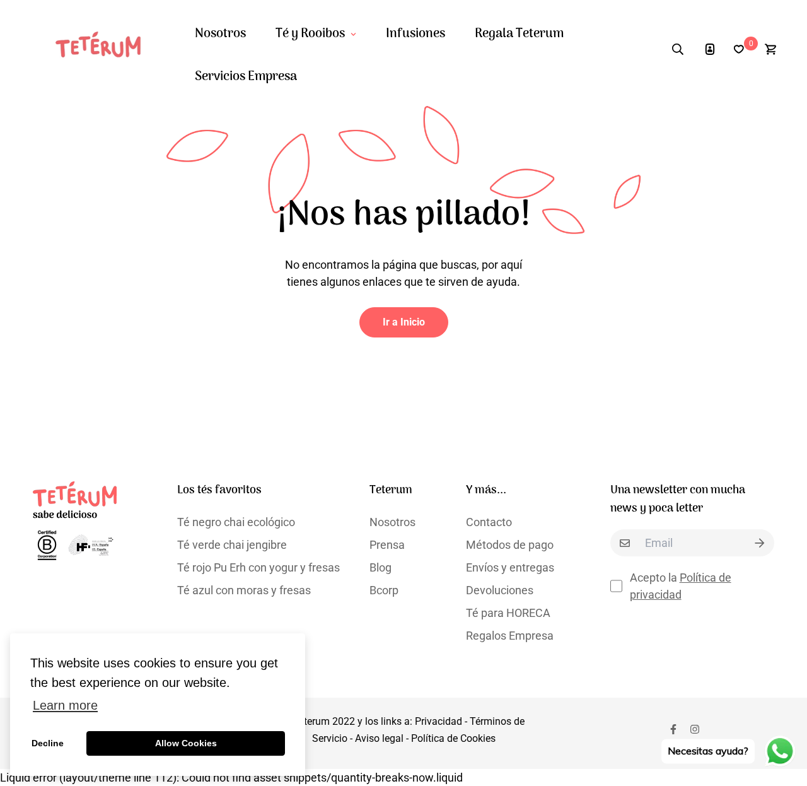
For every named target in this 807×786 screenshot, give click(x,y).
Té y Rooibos (310, 34)
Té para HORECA (508, 612)
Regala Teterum (519, 34)
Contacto (489, 522)
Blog (380, 567)
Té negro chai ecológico (236, 522)
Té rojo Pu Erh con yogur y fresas (258, 567)
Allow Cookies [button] (186, 743)
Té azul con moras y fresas (244, 590)
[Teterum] (104, 49)
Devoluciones (499, 590)
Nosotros (220, 34)
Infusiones (415, 34)
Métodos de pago (510, 544)
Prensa (387, 544)
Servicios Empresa (246, 77)
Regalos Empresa (510, 635)
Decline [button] (48, 743)
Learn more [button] (65, 705)
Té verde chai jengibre (232, 544)
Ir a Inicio (404, 322)
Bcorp (383, 590)
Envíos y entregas (510, 567)
